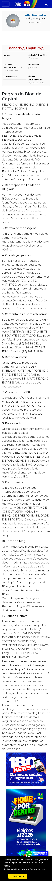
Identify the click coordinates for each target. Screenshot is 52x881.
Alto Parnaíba (35, 15)
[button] (24, 869)
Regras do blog (34, 22)
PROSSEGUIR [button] (18, 876)
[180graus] (18, 3)
